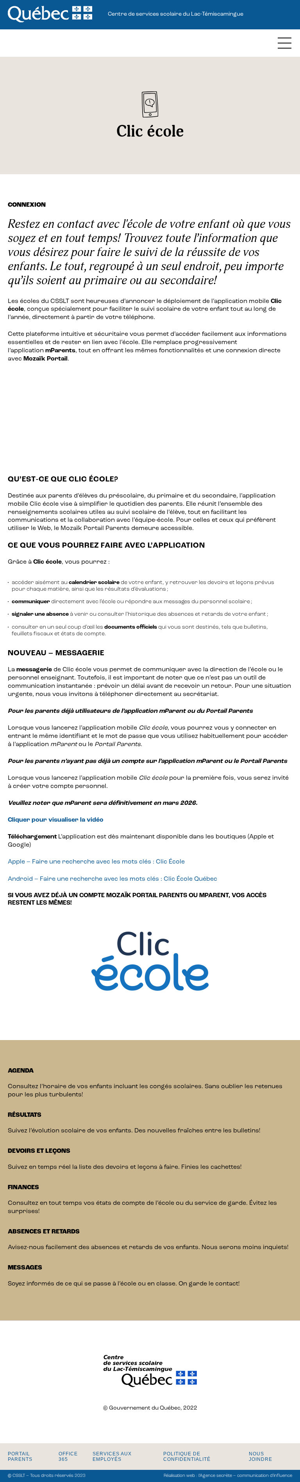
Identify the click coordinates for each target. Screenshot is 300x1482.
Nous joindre (260, 1456)
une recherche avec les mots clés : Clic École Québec (136, 879)
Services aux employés (112, 1456)
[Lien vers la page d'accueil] (50, 14)
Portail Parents (20, 1456)
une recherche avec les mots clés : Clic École (116, 862)
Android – (24, 879)
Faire (40, 862)
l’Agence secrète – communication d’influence (245, 1476)
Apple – (20, 862)
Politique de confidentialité (187, 1456)
